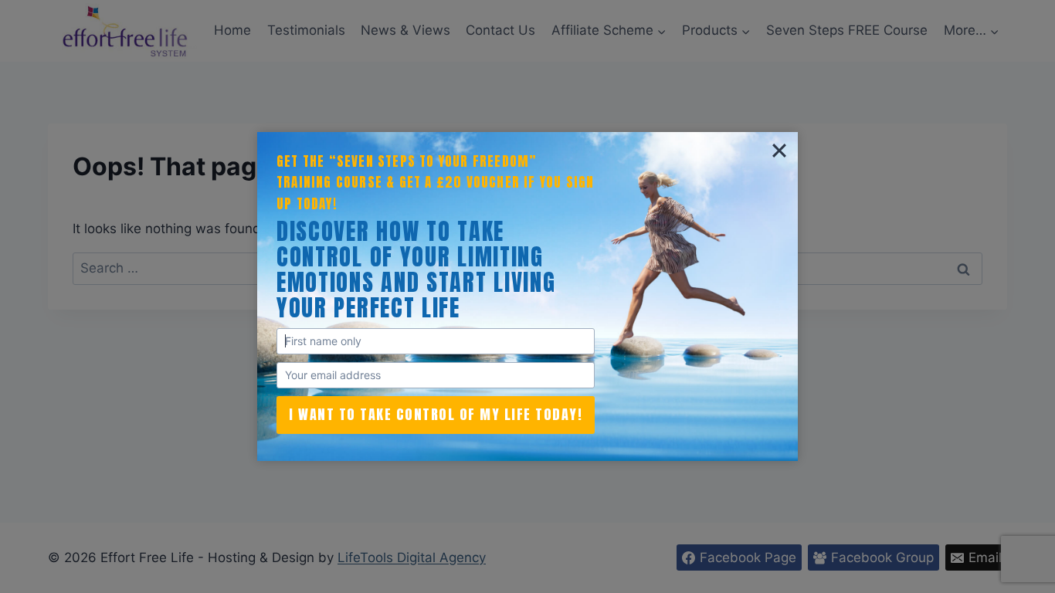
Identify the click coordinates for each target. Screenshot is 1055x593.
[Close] (779, 150)
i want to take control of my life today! (435, 414)
